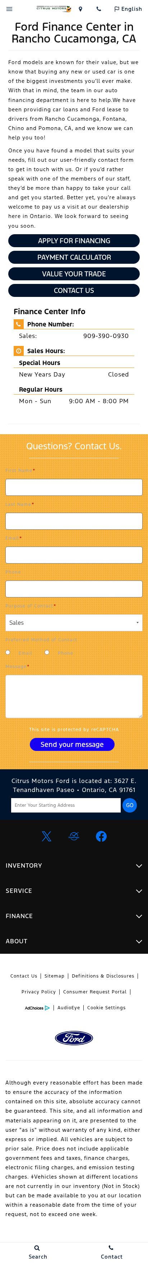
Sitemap (55, 976)
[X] (47, 836)
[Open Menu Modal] (9, 9)
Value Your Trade (74, 274)
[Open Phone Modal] (99, 9)
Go (130, 805)
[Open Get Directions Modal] (80, 9)
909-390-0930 (106, 336)
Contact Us (74, 290)
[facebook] (101, 836)
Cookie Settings (106, 1008)
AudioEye (68, 1008)
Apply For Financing (74, 240)
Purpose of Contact (30, 606)
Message (17, 666)
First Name (20, 470)
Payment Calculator (74, 257)
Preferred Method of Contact (41, 640)
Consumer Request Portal (95, 992)
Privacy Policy (39, 992)
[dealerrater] (74, 836)
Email (13, 538)
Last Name (19, 504)
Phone (13, 572)
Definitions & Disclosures (103, 976)
